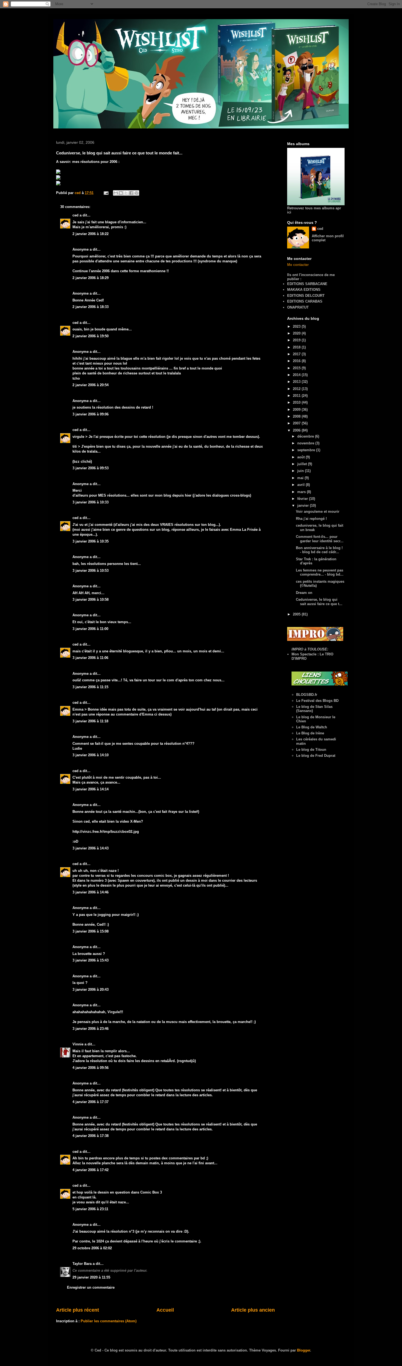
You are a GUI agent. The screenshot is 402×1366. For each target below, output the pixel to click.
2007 (297, 423)
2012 (297, 389)
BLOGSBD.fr (306, 695)
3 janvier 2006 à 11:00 (90, 629)
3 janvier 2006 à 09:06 (90, 414)
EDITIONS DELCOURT (306, 296)
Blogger (303, 1350)
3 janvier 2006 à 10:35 (90, 541)
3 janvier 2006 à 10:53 (90, 570)
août (301, 457)
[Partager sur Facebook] (131, 193)
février (303, 499)
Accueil (165, 1310)
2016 (297, 361)
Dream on (304, 593)
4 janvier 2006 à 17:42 (90, 1170)
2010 (297, 402)
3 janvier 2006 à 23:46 (90, 1029)
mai (301, 478)
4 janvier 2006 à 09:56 (90, 1068)
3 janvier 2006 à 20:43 (90, 989)
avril (301, 485)
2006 (297, 430)
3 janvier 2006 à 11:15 (90, 687)
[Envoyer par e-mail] (115, 193)
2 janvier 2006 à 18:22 (90, 234)
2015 (297, 368)
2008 (297, 416)
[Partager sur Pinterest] (136, 193)
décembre (306, 436)
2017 (297, 354)
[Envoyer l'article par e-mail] (106, 193)
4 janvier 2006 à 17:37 (90, 1102)
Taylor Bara (82, 1264)
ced (75, 215)
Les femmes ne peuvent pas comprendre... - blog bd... (319, 572)
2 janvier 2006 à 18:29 (90, 278)
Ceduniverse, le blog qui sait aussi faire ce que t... (319, 601)
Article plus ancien (253, 1310)
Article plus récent (77, 1310)
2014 (297, 375)
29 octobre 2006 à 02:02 (92, 1248)
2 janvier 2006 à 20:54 (90, 385)
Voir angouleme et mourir (317, 511)
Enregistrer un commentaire (91, 1287)
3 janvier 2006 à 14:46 (90, 892)
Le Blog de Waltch (311, 727)
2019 (297, 340)
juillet (302, 464)
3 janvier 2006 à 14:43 (90, 848)
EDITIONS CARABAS (304, 301)
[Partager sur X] (126, 193)
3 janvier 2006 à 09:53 (90, 468)
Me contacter (298, 265)
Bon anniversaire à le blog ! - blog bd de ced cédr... (319, 550)
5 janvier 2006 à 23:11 (90, 1209)
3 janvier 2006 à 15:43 (90, 960)
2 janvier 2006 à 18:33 (90, 307)
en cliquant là (83, 1197)
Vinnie (77, 1044)
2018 (297, 347)
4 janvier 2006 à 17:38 (90, 1136)
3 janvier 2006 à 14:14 (90, 789)
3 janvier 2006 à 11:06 (90, 658)
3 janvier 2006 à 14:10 (90, 755)
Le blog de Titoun (311, 750)
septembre (306, 450)
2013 (297, 382)
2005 (297, 614)
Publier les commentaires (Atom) (108, 1321)
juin (301, 471)
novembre (306, 443)
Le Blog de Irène (310, 733)
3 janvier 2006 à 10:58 (90, 599)
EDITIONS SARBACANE (307, 284)
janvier (303, 505)
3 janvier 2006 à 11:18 (90, 721)
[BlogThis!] (121, 193)
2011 (297, 396)
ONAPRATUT (298, 307)
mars (302, 492)
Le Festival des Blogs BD (317, 701)
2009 (297, 410)
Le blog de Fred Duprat (315, 756)
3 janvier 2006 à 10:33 (90, 502)
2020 (297, 333)
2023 (297, 326)
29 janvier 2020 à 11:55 (91, 1277)
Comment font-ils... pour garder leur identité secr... (319, 539)
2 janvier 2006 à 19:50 (90, 336)
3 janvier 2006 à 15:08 (90, 931)
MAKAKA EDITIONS (304, 290)
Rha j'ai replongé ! (311, 519)
